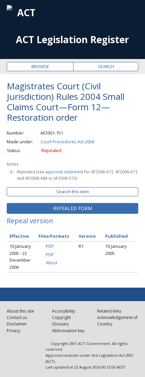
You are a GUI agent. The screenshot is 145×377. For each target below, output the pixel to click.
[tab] (72, 208)
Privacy (13, 331)
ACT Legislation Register (72, 39)
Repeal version (30, 220)
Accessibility (63, 311)
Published (116, 236)
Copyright (61, 317)
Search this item (72, 191)
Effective (19, 236)
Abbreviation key (68, 331)
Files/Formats (53, 236)
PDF (50, 246)
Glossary (60, 324)
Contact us (17, 317)
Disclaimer (17, 324)
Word (51, 263)
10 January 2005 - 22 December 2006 (20, 256)
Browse (40, 66)
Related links (109, 311)
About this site (20, 311)
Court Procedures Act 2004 (67, 142)
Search (106, 66)
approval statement (64, 171)
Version (87, 236)
